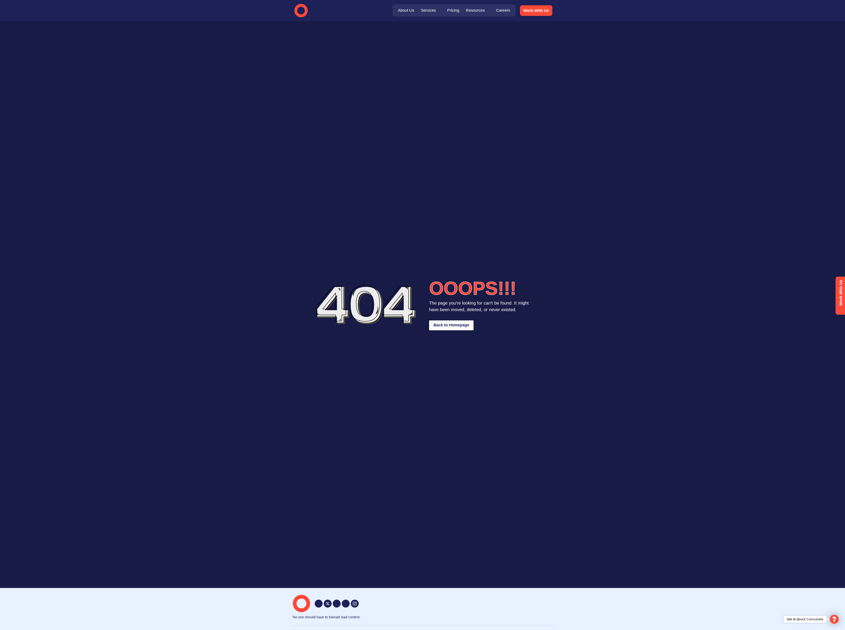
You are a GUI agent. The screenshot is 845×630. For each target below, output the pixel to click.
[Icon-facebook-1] (319, 604)
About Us (406, 10)
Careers (503, 10)
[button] (834, 619)
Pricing (453, 10)
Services (428, 10)
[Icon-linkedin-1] (346, 604)
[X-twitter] (328, 604)
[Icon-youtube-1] (337, 604)
